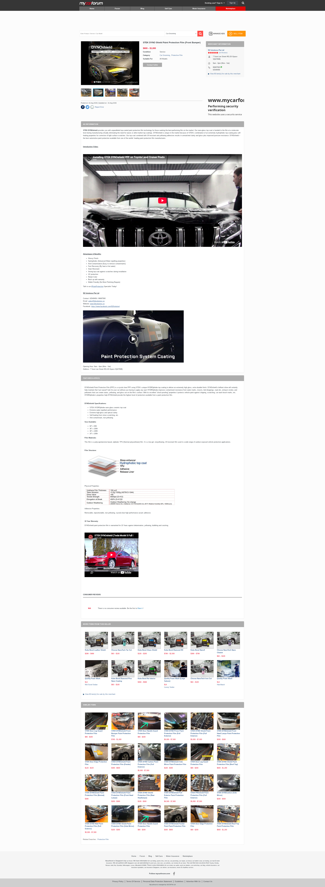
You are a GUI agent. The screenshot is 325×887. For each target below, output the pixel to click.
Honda (216, 863)
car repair (182, 861)
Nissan (107, 865)
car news (183, 863)
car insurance (171, 867)
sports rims (160, 861)
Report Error (99, 107)
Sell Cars (168, 9)
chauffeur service (187, 867)
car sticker (163, 867)
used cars (153, 863)
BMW (144, 865)
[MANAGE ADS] (217, 31)
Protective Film (177, 55)
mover (179, 867)
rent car (167, 861)
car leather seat (197, 861)
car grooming (174, 861)
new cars (160, 863)
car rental (170, 865)
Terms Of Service (133, 881)
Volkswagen (126, 865)
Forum (117, 9)
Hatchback (221, 685)
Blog (142, 9)
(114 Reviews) (223, 52)
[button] (87, 92)
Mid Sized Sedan (91, 685)
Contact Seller (152, 65)
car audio (176, 865)
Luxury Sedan (169, 687)
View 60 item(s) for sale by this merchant (225, 74)
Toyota (211, 863)
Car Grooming (165, 55)
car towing (206, 861)
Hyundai (119, 865)
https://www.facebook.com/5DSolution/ (105, 306)
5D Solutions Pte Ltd (216, 50)
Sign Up (232, 3)
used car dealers (185, 865)
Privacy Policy (117, 881)
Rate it (140, 608)
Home (92, 9)
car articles (167, 863)
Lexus (132, 865)
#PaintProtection (97, 286)
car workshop (195, 865)
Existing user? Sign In (214, 3)
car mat (212, 861)
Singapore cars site (134, 863)
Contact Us (207, 881)
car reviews (174, 863)
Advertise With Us (193, 881)
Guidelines (179, 881)
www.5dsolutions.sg (97, 304)
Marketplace (230, 9)
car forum (130, 861)
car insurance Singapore (151, 867)
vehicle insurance (211, 865)
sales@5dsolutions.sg (96, 301)
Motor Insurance (198, 9)
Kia (115, 865)
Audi (112, 865)
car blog (202, 865)
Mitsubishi (138, 865)
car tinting (153, 861)
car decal (188, 861)
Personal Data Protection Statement (157, 881)
